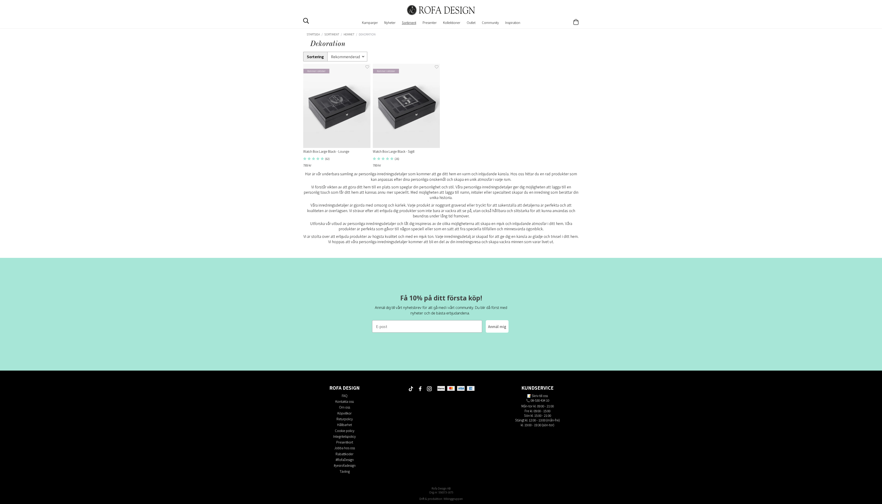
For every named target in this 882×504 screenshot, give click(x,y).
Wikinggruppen (453, 499)
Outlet (471, 22)
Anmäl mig (497, 326)
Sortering (315, 56)
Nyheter (390, 22)
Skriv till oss (540, 395)
